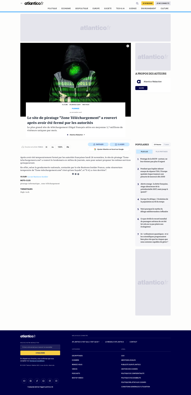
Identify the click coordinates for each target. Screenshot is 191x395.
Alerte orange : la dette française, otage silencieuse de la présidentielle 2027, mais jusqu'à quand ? (154, 188)
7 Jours (166, 144)
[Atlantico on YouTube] (56, 380)
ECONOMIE (66, 8)
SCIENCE (133, 8)
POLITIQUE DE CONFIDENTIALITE (132, 373)
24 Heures (157, 144)
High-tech (85, 104)
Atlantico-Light (75, 104)
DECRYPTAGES (77, 356)
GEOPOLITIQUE (81, 8)
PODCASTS (76, 373)
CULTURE (164, 8)
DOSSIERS (75, 360)
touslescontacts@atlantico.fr (40, 387)
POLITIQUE (52, 8)
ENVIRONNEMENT (148, 8)
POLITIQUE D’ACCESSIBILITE (131, 378)
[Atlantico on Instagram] (49, 380)
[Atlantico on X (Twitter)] (30, 380)
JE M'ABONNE (148, 3)
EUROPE (96, 8)
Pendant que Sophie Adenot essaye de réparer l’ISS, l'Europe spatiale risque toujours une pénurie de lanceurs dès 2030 (153, 173)
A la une (65, 104)
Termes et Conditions (37, 361)
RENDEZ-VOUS (77, 364)
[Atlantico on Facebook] (37, 380)
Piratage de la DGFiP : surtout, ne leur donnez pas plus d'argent (153, 160)
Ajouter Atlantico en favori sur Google (110, 149)
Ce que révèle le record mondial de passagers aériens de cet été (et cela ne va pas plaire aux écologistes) (154, 223)
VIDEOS (74, 369)
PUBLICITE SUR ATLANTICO (131, 364)
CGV (122, 356)
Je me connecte (163, 3)
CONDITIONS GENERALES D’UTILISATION (135, 387)
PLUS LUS (144, 151)
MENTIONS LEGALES (128, 360)
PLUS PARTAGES (162, 151)
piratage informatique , (30, 183)
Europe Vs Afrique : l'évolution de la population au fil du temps (154, 200)
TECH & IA (120, 8)
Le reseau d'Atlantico (114, 342)
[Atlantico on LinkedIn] (43, 380)
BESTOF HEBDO (77, 378)
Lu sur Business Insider (38, 177)
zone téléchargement (50, 183)
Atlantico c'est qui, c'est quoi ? (85, 342)
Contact (133, 342)
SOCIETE (108, 8)
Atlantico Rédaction (76, 135)
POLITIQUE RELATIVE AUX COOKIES (133, 382)
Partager (99, 144)
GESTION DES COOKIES (129, 369)
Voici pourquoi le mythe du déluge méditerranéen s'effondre (154, 210)
